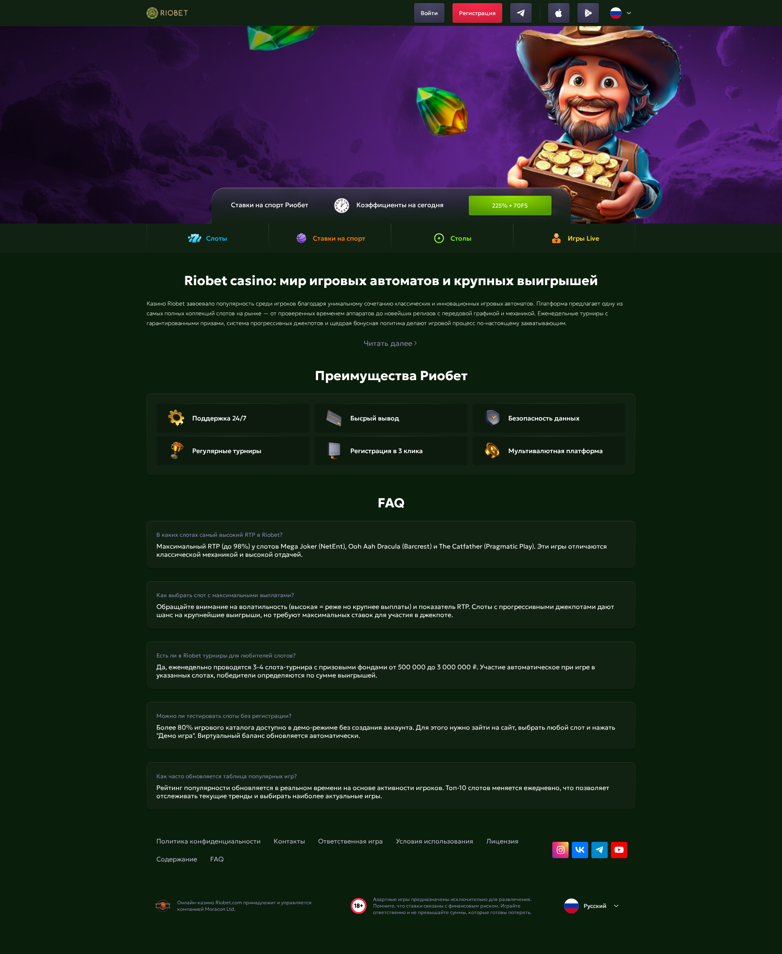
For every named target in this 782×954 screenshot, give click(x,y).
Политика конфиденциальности (208, 841)
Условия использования (434, 841)
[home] (167, 13)
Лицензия (502, 841)
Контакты (289, 841)
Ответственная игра (350, 841)
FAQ (217, 859)
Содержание (176, 859)
